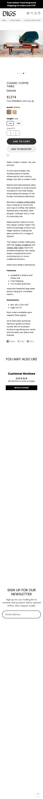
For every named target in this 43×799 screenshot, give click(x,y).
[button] (17, 73)
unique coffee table (26, 202)
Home (4, 20)
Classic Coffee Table (32, 20)
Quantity (11, 128)
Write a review (21, 387)
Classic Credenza (23, 245)
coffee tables (15, 20)
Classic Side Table (15, 247)
